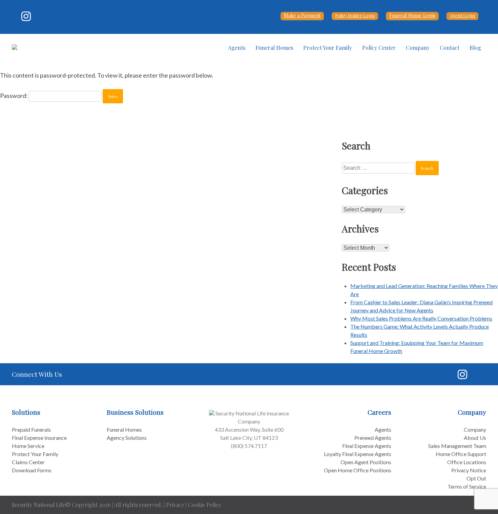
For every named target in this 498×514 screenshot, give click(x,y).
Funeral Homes (274, 47)
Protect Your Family (327, 47)
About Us (475, 437)
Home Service (28, 446)
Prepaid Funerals (31, 429)
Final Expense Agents (366, 446)
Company (418, 47)
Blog (475, 47)
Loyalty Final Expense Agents (357, 454)
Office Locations (466, 462)
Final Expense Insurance (39, 437)
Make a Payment (302, 15)
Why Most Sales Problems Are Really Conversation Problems (421, 318)
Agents (236, 47)
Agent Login (462, 15)
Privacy (175, 504)
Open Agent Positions (365, 462)
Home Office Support (461, 454)
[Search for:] (379, 167)
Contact (449, 47)
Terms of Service (467, 486)
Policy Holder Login (355, 15)
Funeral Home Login (412, 15)
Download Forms (31, 470)
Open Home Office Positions (357, 470)
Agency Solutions (127, 437)
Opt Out (476, 478)
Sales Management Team (457, 446)
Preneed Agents (372, 437)
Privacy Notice (468, 470)
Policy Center (379, 47)
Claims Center (28, 462)
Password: (14, 95)
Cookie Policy (204, 504)
